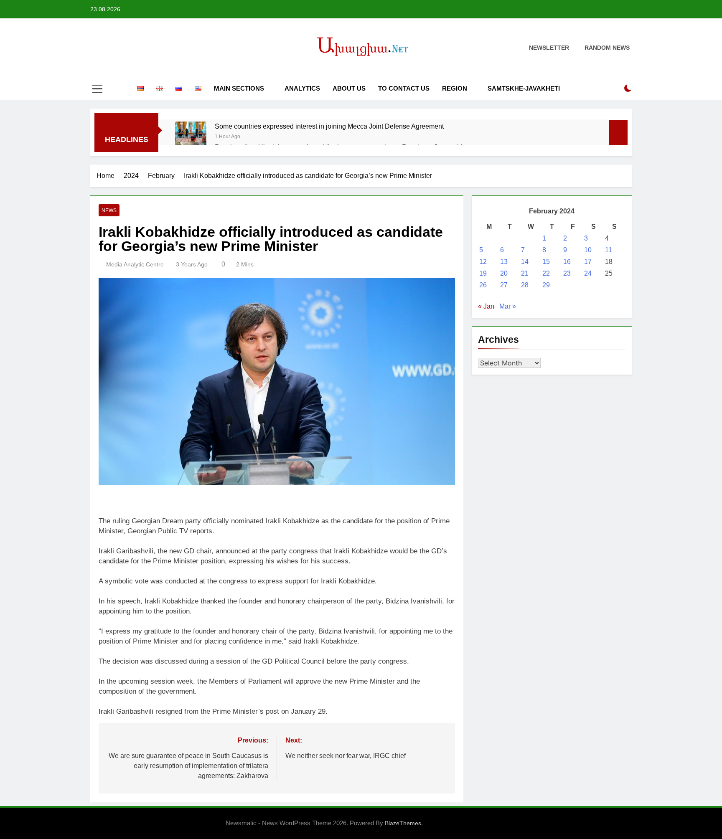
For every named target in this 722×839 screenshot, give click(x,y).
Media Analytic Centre (135, 264)
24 (588, 273)
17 (588, 261)
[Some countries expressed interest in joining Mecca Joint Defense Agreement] (190, 132)
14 (525, 261)
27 (504, 285)
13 (504, 261)
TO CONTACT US (404, 88)
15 (546, 261)
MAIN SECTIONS (239, 88)
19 (483, 273)
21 (525, 273)
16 (567, 261)
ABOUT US (349, 88)
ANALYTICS (302, 88)
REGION (454, 88)
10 (588, 249)
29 (546, 285)
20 (504, 273)
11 (608, 249)
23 (567, 273)
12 (483, 261)
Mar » (507, 306)
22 (546, 273)
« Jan (486, 306)
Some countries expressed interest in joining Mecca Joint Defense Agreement (329, 126)
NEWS (109, 210)
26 (483, 285)
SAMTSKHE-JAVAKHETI (524, 88)
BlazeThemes (403, 823)
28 (525, 285)
